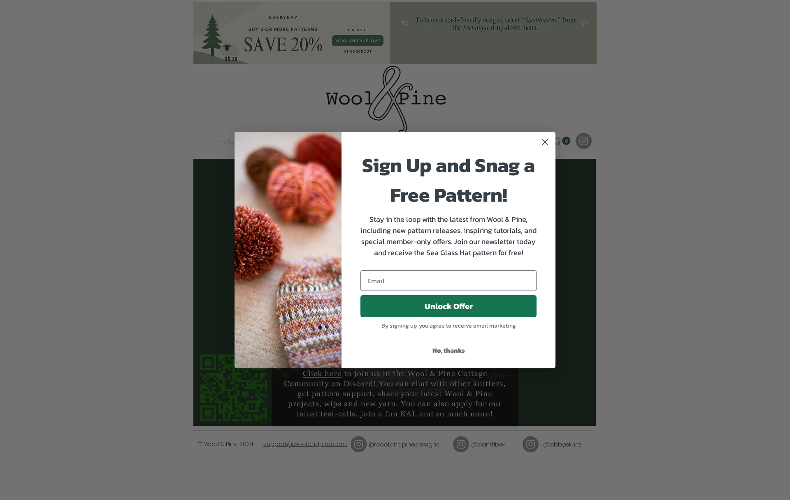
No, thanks (448, 350)
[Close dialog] (545, 142)
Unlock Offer (449, 306)
